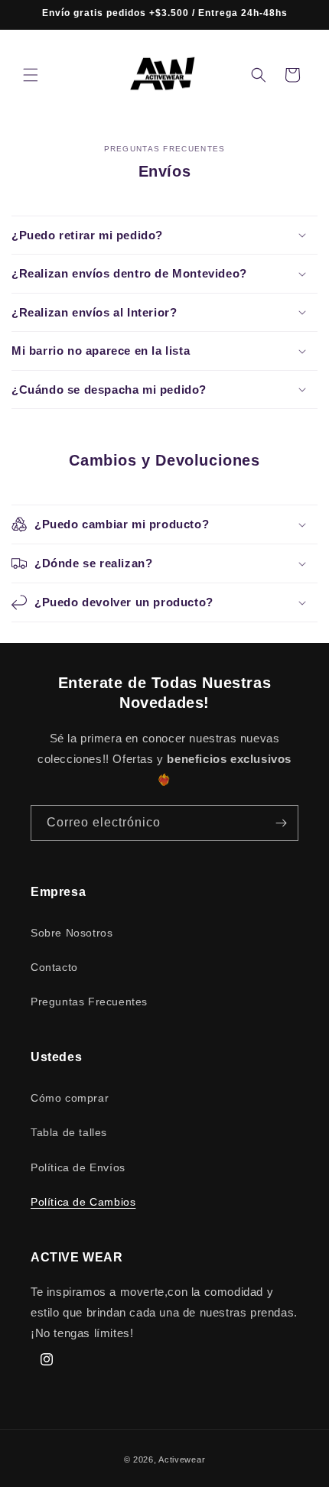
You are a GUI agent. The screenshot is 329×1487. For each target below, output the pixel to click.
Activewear (181, 1459)
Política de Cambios (83, 1202)
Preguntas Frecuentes (89, 1001)
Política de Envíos (78, 1167)
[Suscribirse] (281, 823)
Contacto (54, 967)
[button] (30, 75)
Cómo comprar (70, 1098)
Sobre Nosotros (71, 933)
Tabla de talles (69, 1132)
